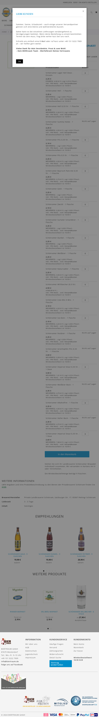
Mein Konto (79, 644)
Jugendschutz (31, 654)
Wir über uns (31, 644)
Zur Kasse (78, 651)
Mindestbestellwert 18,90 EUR (83, 658)
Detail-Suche (55, 657)
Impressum (30, 657)
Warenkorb (79, 647)
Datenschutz (31, 651)
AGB (27, 647)
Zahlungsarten (56, 651)
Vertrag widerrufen (57, 663)
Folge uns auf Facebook (12, 664)
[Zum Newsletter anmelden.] (13, 688)
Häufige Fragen (57, 644)
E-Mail (43, 41)
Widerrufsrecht (57, 654)
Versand (53, 647)
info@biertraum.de (10, 661)
